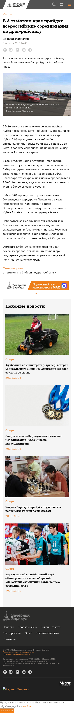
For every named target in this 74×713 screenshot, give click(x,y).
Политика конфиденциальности (16, 654)
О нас (28, 633)
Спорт (9, 359)
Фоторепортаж (13, 268)
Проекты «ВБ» (27, 627)
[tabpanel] (37, 285)
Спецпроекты (12, 633)
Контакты (9, 639)
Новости (8, 627)
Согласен (7, 710)
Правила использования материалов (18, 652)
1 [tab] (36, 293)
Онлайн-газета (50, 627)
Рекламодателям (47, 633)
